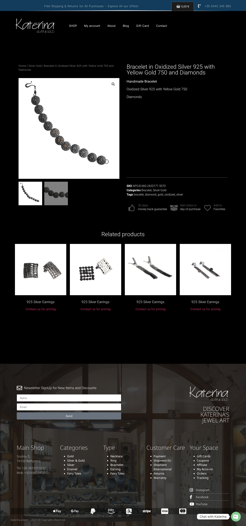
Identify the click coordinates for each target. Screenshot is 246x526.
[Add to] (207, 208)
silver (179, 194)
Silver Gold (35, 65)
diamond (150, 194)
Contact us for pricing (41, 309)
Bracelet (146, 190)
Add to (218, 205)
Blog (126, 26)
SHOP (73, 26)
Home (22, 65)
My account (92, 26)
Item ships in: (188, 205)
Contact (161, 26)
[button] (113, 84)
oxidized (169, 194)
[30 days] (131, 208)
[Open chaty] (236, 517)
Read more (40, 317)
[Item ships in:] (174, 208)
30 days (143, 205)
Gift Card (142, 26)
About (111, 26)
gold (160, 194)
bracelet (139, 194)
